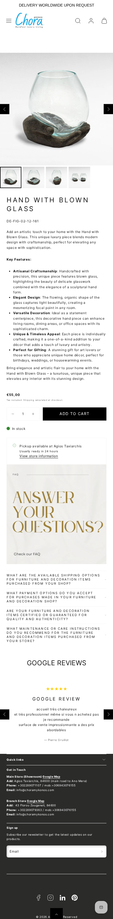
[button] (8, 20)
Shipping (28, 400)
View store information (38, 456)
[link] (91, 20)
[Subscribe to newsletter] (101, 851)
